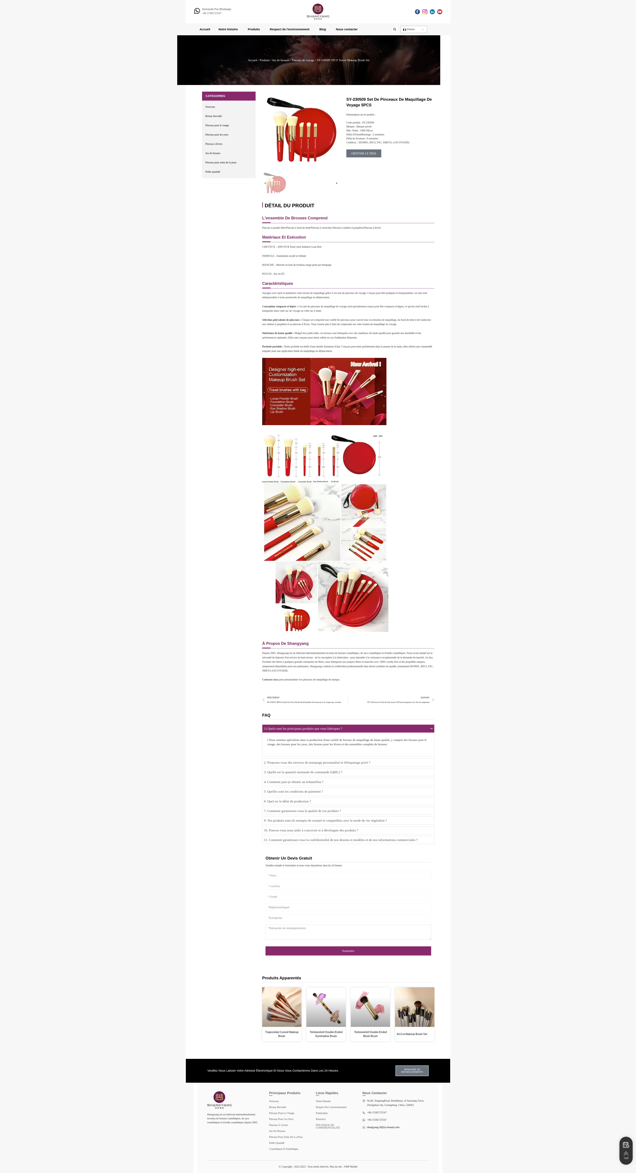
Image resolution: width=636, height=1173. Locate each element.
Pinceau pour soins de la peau (220, 162)
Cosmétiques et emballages (283, 1148)
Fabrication (322, 1113)
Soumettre (348, 950)
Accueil (205, 29)
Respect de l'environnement (289, 29)
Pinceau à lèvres (213, 143)
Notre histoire (228, 29)
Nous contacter (347, 29)
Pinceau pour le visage (217, 125)
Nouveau (210, 106)
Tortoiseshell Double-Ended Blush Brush (370, 1034)
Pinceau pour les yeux (216, 134)
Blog (322, 29)
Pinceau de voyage (303, 60)
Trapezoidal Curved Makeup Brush (281, 1034)
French (411, 29)
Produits (254, 29)
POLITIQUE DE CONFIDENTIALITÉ (328, 1126)
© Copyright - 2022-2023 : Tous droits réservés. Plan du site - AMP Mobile (318, 1166)
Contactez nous (270, 679)
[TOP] (626, 1153)
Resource (321, 1119)
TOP (626, 1158)
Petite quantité (212, 171)
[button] (394, 29)
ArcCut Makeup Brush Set (412, 1034)
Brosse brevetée (213, 116)
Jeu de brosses (280, 60)
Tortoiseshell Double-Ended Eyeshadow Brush (326, 1034)
